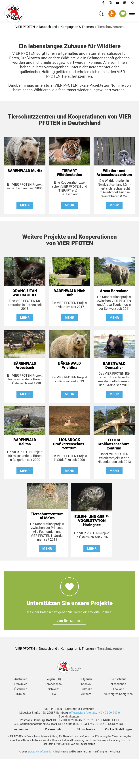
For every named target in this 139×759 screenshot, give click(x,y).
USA (53, 694)
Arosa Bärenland (114, 291)
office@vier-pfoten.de (82, 712)
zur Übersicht (69, 621)
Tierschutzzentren (110, 27)
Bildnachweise (86, 729)
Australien (20, 679)
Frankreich (20, 684)
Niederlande (118, 684)
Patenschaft (123, 13)
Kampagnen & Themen (77, 27)
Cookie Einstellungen (118, 729)
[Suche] (101, 14)
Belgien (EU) (53, 679)
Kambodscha (53, 684)
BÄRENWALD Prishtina (69, 365)
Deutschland (118, 679)
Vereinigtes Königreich (118, 694)
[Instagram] (110, 3)
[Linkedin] (124, 3)
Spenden (112, 13)
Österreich (20, 689)
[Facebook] (103, 3)
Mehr (25, 205)
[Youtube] (117, 3)
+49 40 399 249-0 (108, 712)
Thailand (118, 689)
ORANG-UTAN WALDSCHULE (24, 293)
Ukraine (21, 694)
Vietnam (86, 694)
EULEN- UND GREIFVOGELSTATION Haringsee (91, 521)
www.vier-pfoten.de (40, 751)
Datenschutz (53, 729)
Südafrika (86, 689)
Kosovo (86, 684)
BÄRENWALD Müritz (24, 171)
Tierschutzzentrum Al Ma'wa (47, 516)
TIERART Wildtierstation (69, 173)
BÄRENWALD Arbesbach (24, 365)
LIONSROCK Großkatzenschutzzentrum (69, 444)
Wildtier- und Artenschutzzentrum (114, 173)
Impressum (21, 729)
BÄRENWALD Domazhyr (114, 365)
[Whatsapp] (132, 3)
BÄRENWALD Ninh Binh (69, 293)
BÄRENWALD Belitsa (24, 442)
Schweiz (53, 689)
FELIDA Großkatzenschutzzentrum (114, 444)
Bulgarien (86, 679)
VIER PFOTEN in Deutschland (36, 27)
